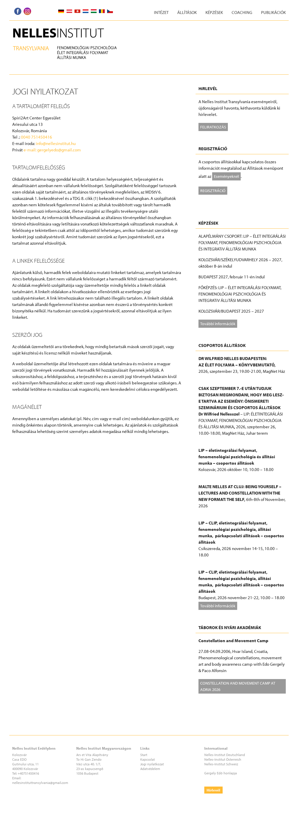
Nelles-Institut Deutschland (224, 755)
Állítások (187, 12)
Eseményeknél (226, 176)
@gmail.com (59, 782)
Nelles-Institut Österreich (222, 759)
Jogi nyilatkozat (152, 764)
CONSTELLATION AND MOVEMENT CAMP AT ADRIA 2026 (237, 686)
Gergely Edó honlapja (220, 773)
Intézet (161, 12)
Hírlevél (213, 790)
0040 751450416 (36, 137)
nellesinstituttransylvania (31, 782)
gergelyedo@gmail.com (59, 150)
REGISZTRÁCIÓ (213, 190)
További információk (217, 323)
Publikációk (273, 12)
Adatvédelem (150, 769)
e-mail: (30, 150)
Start (143, 755)
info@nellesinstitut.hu (56, 143)
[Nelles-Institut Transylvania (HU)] (68, 28)
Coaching (242, 12)
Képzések (214, 12)
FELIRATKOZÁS (213, 126)
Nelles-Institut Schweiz (221, 764)
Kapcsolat (147, 759)
